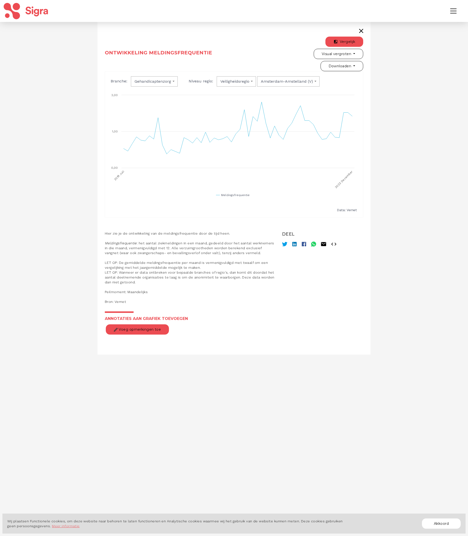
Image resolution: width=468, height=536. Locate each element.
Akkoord (441, 523)
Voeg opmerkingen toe (139, 329)
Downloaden (340, 66)
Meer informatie (66, 526)
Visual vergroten (337, 54)
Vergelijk (347, 42)
